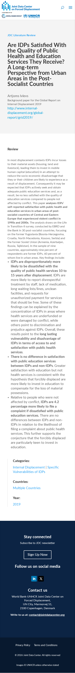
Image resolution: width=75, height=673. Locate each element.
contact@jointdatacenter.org (47, 615)
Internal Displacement (29, 467)
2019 (17, 504)
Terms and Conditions (45, 645)
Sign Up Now (38, 554)
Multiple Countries (26, 488)
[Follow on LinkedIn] (34, 579)
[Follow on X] (41, 579)
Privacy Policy (23, 645)
